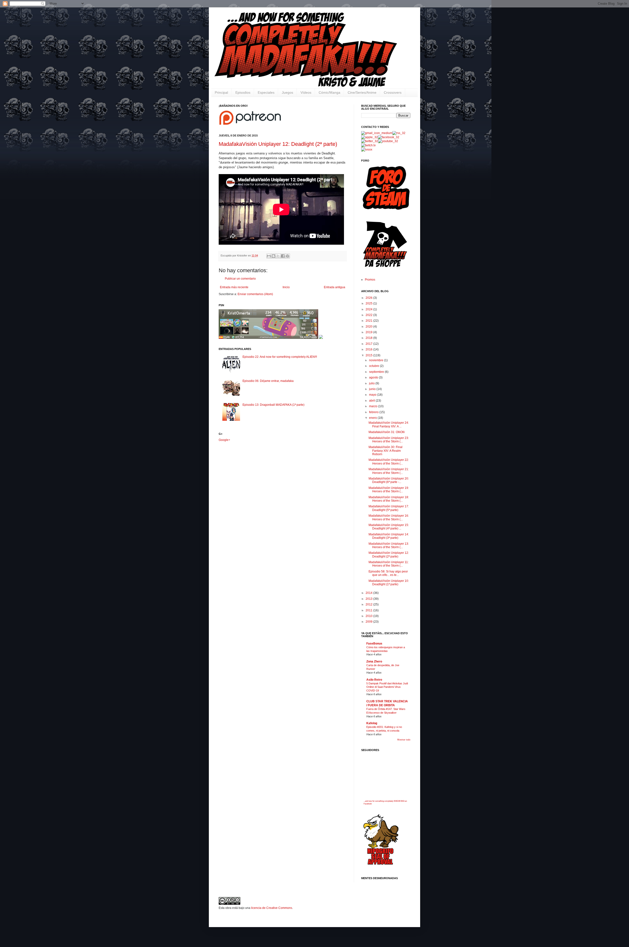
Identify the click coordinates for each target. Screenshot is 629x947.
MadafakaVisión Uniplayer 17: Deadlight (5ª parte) (389, 508)
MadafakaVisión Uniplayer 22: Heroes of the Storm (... (389, 461)
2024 (369, 309)
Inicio (286, 287)
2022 (369, 315)
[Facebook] (388, 137)
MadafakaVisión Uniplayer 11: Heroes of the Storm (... (389, 563)
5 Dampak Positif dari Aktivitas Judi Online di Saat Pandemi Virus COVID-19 (387, 687)
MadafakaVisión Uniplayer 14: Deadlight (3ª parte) (389, 536)
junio (372, 389)
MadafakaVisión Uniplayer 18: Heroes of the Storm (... (389, 499)
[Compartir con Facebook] (282, 256)
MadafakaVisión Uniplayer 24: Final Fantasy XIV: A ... (389, 424)
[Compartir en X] (278, 256)
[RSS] (398, 133)
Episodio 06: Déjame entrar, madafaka (268, 381)
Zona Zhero (374, 661)
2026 (369, 298)
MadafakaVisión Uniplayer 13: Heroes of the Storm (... (389, 545)
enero (373, 418)
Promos (370, 279)
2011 (369, 610)
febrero (374, 412)
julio (372, 383)
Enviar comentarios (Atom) (255, 294)
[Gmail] (376, 133)
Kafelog (371, 723)
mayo (373, 394)
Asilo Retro (374, 679)
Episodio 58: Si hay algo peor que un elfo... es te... (388, 573)
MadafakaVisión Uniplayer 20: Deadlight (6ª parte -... (389, 480)
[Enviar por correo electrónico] (268, 256)
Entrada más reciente (234, 287)
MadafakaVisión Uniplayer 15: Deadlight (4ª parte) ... (389, 526)
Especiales (266, 92)
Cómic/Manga (329, 92)
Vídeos (305, 92)
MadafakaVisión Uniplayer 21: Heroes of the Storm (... (389, 470)
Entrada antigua (334, 287)
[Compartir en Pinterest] (287, 256)
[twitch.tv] (368, 145)
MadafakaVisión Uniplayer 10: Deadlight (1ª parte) (389, 582)
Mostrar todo (403, 739)
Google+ (224, 440)
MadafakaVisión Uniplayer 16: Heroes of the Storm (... (389, 517)
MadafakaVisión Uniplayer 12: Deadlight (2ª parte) (278, 144)
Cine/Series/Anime (362, 92)
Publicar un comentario (240, 278)
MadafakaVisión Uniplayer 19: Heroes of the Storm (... (389, 489)
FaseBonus (374, 643)
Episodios (242, 92)
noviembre (376, 360)
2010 (369, 616)
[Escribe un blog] (273, 256)
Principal (221, 92)
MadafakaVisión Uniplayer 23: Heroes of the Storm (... (389, 439)
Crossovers (392, 92)
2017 (369, 344)
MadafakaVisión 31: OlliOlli (387, 432)
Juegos (287, 92)
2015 (369, 355)
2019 (369, 332)
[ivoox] (366, 149)
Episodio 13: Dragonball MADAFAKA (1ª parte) (273, 404)
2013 (369, 599)
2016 (369, 349)
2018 (369, 338)
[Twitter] (369, 141)
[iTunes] (369, 137)
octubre (374, 366)
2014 (369, 593)
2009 (369, 621)
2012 (369, 604)
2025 (369, 303)
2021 (369, 320)
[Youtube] (388, 141)
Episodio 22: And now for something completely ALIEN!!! (280, 357)
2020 (369, 326)
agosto (374, 377)
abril (372, 400)
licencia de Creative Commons (271, 908)
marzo (373, 406)
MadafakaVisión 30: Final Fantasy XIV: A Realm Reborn (385, 450)
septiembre (377, 372)
